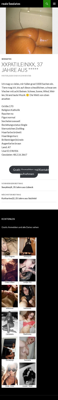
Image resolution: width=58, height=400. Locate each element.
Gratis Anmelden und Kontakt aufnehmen (31, 172)
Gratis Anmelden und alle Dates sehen (20, 227)
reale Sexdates (11, 3)
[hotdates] (19, 312)
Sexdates (6, 59)
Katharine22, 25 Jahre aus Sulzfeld (19, 196)
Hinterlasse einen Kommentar (16, 76)
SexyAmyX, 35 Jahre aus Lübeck (17, 185)
